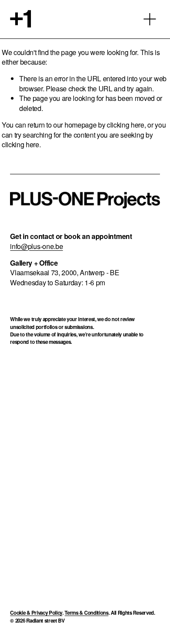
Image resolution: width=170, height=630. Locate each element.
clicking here (125, 125)
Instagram (64, 393)
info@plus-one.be (36, 246)
